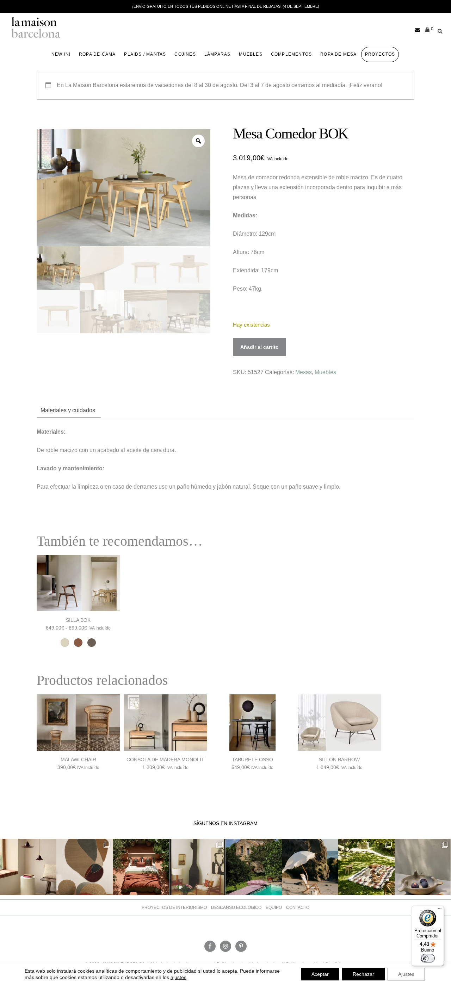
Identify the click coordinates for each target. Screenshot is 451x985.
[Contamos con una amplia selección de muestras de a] (84, 867)
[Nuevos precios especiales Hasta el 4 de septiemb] (423, 867)
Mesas (303, 372)
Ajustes (406, 974)
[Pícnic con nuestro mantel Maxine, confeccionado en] (366, 867)
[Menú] (439, 910)
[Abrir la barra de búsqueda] (438, 30)
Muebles (325, 372)
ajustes (178, 977)
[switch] (428, 958)
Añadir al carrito (259, 347)
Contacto (297, 907)
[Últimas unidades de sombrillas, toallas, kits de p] (310, 867)
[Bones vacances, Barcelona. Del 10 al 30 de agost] (254, 867)
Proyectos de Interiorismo (174, 907)
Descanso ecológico (236, 907)
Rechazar (363, 974)
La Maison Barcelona (36, 27)
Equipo (274, 907)
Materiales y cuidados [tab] (68, 410)
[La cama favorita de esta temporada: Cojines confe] (141, 867)
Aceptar (320, 974)
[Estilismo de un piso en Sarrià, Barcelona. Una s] (197, 867)
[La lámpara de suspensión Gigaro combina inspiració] (28, 867)
